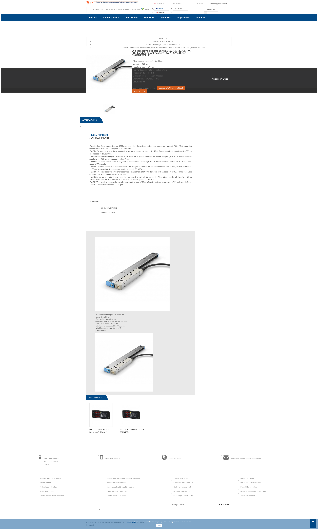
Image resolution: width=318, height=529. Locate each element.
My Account (179, 8)
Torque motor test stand (116, 495)
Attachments (100, 137)
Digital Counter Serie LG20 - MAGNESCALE (100, 431)
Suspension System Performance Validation (124, 478)
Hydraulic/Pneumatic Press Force (253, 491)
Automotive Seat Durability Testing (120, 487)
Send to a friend (171, 88)
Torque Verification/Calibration (52, 495)
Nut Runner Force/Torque (250, 482)
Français (161, 13)
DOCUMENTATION (109, 208)
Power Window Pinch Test (117, 491)
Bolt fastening (45, 482)
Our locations (175, 458)
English (161, 8)
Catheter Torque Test (182, 487)
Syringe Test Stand (181, 478)
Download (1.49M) (108, 212)
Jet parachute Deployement (50, 478)
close (159, 525)
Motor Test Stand (47, 491)
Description (99, 134)
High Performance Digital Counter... (132, 431)
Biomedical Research (182, 491)
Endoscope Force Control (183, 495)
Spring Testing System (48, 487)
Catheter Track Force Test (184, 482)
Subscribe (224, 505)
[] (205, 13)
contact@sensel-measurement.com (127, 9)
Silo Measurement (248, 495)
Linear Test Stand (247, 478)
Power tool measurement (117, 482)
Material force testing (248, 487)
